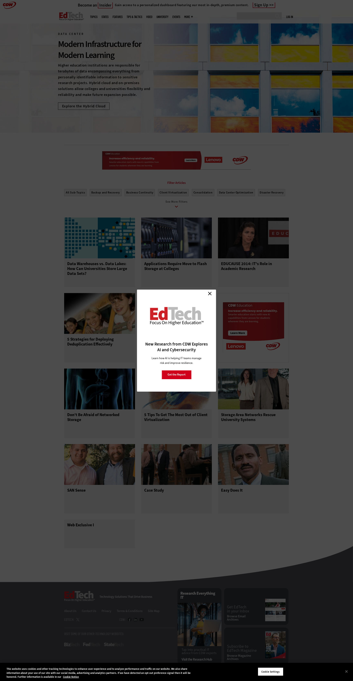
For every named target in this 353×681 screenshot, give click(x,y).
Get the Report (176, 375)
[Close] (346, 671)
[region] (176, 672)
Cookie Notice (71, 677)
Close (210, 294)
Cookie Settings (270, 671)
